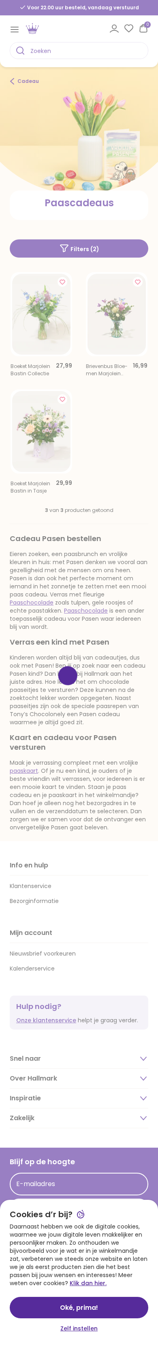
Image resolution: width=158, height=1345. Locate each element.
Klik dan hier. (88, 1283)
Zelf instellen (79, 1328)
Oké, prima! (79, 1307)
